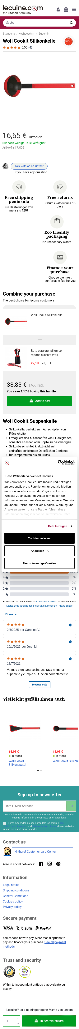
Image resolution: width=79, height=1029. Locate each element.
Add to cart (42, 401)
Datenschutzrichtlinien (44, 826)
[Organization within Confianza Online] (24, 972)
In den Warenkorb (52, 1021)
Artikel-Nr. (8, 147)
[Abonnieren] (71, 806)
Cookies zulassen (39, 538)
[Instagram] (49, 863)
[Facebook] (41, 863)
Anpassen (37, 550)
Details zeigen (57, 526)
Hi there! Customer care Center (35, 851)
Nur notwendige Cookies (39, 563)
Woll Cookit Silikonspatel (17, 762)
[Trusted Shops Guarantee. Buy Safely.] (9, 972)
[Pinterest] (58, 863)
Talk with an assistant (29, 166)
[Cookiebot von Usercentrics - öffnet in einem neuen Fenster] (58, 462)
